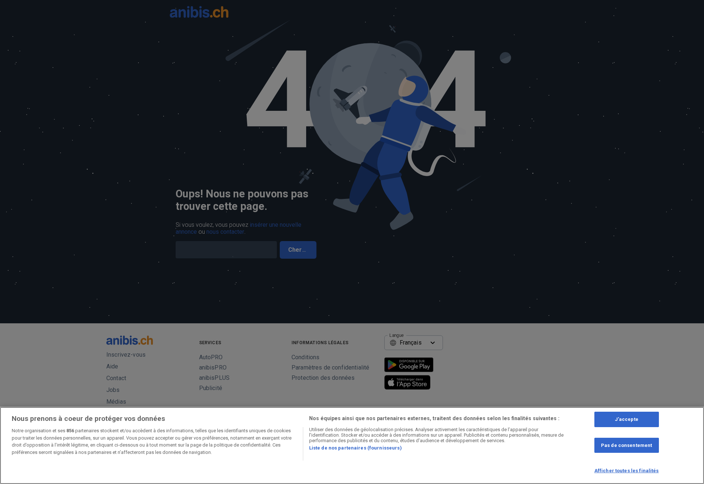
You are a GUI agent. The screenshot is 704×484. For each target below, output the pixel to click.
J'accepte (626, 419)
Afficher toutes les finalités (626, 470)
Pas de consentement (626, 445)
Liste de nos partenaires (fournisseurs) (355, 448)
